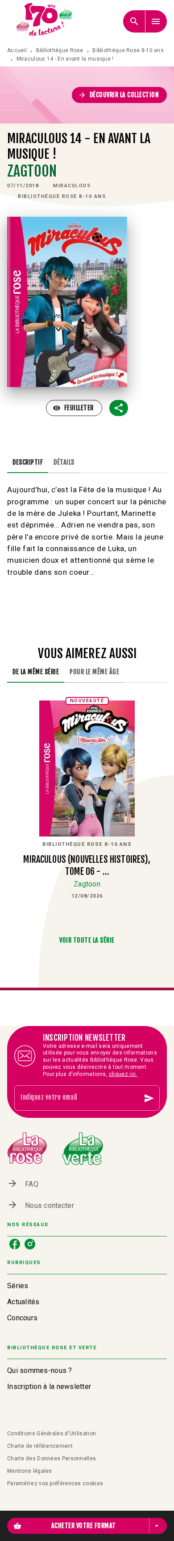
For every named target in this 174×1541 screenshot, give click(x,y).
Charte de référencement (40, 1446)
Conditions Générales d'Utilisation (51, 1433)
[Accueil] (44, 21)
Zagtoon (32, 171)
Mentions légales (29, 1471)
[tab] (27, 462)
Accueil (17, 50)
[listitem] (14, 1244)
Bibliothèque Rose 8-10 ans (128, 50)
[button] (119, 95)
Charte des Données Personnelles (51, 1458)
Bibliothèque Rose (59, 50)
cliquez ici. (123, 1074)
